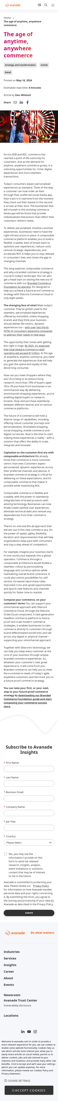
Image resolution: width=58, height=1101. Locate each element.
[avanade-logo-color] (13, 5)
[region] (29, 1069)
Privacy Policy (41, 886)
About (8, 978)
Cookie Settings (19, 1080)
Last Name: (11, 777)
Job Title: (10, 821)
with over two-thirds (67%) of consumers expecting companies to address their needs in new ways (28, 331)
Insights (10, 965)
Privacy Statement (11, 1073)
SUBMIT (29, 912)
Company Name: (14, 807)
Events (9, 985)
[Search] (46, 5)
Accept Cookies (30, 1090)
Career (9, 971)
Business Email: (14, 792)
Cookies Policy (41, 1070)
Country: (10, 836)
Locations (11, 1015)
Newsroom (12, 995)
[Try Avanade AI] (39, 5)
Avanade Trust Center (20, 1000)
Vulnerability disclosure (17, 1005)
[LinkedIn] (21, 102)
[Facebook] (27, 102)
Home (7, 17)
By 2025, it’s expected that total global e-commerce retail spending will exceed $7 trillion (26, 349)
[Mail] (15, 102)
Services (10, 958)
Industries (12, 952)
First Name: (11, 762)
